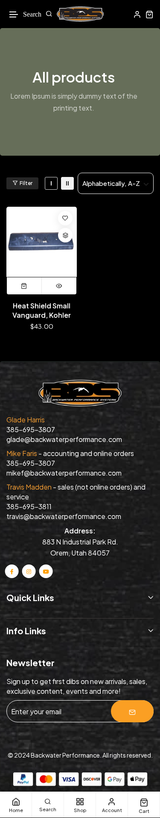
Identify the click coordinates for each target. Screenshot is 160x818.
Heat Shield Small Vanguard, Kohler (41, 310)
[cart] (149, 14)
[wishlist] (65, 218)
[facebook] (12, 571)
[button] (14, 14)
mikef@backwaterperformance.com (64, 472)
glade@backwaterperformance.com (64, 439)
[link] (51, 183)
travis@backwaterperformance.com (63, 516)
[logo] (80, 14)
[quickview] (59, 285)
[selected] (24, 285)
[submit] (132, 711)
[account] (137, 14)
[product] (41, 242)
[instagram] (28, 571)
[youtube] (46, 571)
